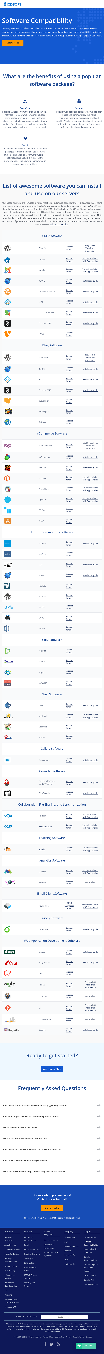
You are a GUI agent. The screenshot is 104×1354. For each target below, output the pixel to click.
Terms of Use (48, 1337)
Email (26, 1245)
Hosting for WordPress (9, 1239)
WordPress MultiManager (30, 1239)
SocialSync (28, 1258)
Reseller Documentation (90, 1258)
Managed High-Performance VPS (11, 1301)
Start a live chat (52, 1208)
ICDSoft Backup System (30, 1276)
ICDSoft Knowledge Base (69, 906)
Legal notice (59, 1337)
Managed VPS (10, 1307)
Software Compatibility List (91, 1243)
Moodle (42, 849)
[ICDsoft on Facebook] (45, 1344)
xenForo (42, 554)
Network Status (90, 1275)
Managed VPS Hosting (54, 1218)
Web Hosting (9, 1270)
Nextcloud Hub (45, 826)
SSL (5, 1290)
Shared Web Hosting (33, 1218)
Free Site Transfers (32, 1254)
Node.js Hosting (73, 1218)
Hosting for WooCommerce (10, 1260)
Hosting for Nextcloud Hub (10, 1284)
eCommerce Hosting (9, 1276)
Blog (65, 1242)
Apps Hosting (10, 1245)
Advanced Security (32, 1249)
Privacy (68, 1337)
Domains (8, 1295)
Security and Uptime (29, 1284)
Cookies (89, 1337)
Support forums (69, 248)
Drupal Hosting (10, 1266)
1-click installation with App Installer (90, 259)
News (66, 1259)
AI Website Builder (12, 1249)
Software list (13, 42)
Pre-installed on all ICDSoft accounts (90, 905)
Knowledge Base (91, 1237)
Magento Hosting (11, 1254)
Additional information (90, 986)
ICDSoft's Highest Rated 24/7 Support (91, 1267)
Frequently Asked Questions (91, 1251)
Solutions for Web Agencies (51, 1254)
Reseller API (89, 1280)
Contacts (67, 1250)
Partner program (51, 1240)
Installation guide (90, 280)
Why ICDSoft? (69, 1255)
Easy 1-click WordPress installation (90, 248)
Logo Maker (29, 1263)
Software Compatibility (37, 21)
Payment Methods (71, 1246)
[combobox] (64, 1317)
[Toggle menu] (97, 4)
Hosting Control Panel (30, 1269)
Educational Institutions (49, 1246)
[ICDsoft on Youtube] (58, 1344)
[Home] (13, 4)
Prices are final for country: (27, 1316)
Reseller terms (78, 1337)
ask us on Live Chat (59, 224)
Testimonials (69, 1264)
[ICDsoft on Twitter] (51, 1344)
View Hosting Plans (52, 1069)
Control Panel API (91, 1284)
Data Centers (69, 1237)
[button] (52, 1105)
